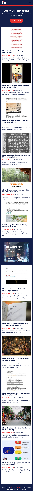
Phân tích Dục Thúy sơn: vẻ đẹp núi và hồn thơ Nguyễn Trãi (16, 156)
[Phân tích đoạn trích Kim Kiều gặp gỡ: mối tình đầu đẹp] (16, 416)
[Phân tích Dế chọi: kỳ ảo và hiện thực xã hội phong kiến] (16, 346)
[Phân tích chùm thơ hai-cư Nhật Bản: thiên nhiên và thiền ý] (16, 108)
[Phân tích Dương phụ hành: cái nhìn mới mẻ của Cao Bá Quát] (16, 73)
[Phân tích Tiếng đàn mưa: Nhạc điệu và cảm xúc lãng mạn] (16, 177)
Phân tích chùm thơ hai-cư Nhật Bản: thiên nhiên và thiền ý (15, 121)
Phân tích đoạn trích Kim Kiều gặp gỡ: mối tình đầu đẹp (16, 429)
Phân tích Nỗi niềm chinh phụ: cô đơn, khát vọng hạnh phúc (16, 394)
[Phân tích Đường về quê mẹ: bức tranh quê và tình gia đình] (16, 450)
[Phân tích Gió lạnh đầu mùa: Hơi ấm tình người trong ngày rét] (16, 311)
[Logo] (4, 2)
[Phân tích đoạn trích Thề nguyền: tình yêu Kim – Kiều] (16, 38)
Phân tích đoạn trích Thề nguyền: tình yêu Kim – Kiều (16, 52)
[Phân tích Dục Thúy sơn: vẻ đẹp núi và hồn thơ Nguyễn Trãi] (16, 143)
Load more (16, 478)
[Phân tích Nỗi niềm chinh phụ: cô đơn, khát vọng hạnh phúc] (16, 381)
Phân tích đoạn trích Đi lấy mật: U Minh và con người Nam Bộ (16, 290)
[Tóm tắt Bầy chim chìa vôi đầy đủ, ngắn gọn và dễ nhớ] (16, 212)
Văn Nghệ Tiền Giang (16, 487)
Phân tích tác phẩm (8, 55)
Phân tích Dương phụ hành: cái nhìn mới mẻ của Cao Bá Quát (15, 86)
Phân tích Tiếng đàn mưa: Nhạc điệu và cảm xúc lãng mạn (15, 191)
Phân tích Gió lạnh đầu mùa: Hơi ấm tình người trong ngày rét (15, 324)
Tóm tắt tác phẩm (7, 229)
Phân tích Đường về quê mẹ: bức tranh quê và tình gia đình (16, 464)
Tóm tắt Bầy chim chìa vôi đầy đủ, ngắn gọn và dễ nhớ (14, 226)
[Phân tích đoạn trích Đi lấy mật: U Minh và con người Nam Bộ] (16, 276)
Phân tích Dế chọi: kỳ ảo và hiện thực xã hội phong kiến (15, 359)
